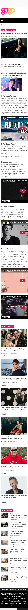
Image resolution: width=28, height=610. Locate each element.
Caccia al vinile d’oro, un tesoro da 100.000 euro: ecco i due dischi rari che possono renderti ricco (14, 408)
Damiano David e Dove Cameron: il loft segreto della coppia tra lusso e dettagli (13, 349)
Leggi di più (4, 355)
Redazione (5, 589)
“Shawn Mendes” (15, 75)
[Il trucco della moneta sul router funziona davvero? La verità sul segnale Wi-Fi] (4, 533)
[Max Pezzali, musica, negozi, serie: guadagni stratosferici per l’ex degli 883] (14, 455)
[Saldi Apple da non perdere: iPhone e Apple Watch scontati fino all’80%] (4, 578)
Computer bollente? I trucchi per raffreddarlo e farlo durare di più (18, 569)
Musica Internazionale (11, 30)
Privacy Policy (22, 589)
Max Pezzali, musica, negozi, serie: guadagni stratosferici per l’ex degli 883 (13, 467)
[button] (26, 20)
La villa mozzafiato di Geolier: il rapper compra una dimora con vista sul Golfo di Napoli (13, 437)
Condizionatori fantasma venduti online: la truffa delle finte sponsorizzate (18, 551)
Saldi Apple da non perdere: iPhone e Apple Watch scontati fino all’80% (18, 577)
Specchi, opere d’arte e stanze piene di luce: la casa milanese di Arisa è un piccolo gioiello (13, 379)
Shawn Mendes (17, 64)
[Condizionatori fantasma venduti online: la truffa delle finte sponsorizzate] (4, 551)
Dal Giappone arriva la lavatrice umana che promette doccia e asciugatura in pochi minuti (18, 542)
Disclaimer (13, 589)
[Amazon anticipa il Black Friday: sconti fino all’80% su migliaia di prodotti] (4, 560)
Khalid (13, 166)
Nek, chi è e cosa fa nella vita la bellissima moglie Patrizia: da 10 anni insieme (14, 496)
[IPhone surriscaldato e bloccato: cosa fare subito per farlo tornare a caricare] (4, 524)
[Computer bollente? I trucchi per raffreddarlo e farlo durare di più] (4, 569)
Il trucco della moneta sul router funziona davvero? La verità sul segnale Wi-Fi (17, 533)
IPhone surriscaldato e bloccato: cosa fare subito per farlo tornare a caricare (18, 524)
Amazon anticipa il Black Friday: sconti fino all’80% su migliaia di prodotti (18, 560)
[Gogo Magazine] (8, 12)
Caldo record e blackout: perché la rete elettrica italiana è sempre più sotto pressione (18, 515)
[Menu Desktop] (2, 20)
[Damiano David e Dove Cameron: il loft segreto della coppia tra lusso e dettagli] (14, 338)
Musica (2, 30)
